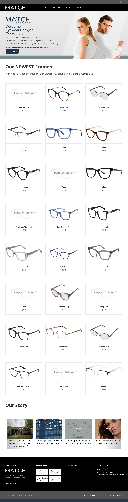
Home (47, 8)
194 (64, 230)
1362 (24, 230)
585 (24, 110)
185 (64, 349)
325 (64, 190)
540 (104, 309)
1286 (64, 110)
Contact (92, 495)
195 (24, 389)
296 (64, 150)
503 (24, 270)
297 (24, 309)
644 (104, 349)
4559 (104, 150)
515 (64, 389)
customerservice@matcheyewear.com (111, 475)
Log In (78, 8)
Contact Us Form (104, 470)
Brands (56, 8)
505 (24, 190)
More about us (11, 484)
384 (64, 270)
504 (104, 230)
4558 (104, 389)
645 (104, 110)
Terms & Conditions (116, 495)
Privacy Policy (102, 495)
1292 (24, 349)
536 (24, 150)
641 (64, 309)
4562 (104, 190)
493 (104, 270)
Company (68, 8)
